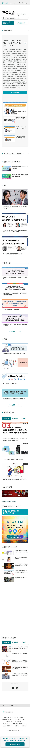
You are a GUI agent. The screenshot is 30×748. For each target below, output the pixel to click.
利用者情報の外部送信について (19, 723)
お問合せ (17, 725)
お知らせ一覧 (7, 717)
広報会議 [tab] (15, 418)
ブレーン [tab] (23, 418)
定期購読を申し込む (15, 744)
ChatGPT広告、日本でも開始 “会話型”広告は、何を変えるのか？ (12, 43)
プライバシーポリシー (11, 721)
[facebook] (13, 688)
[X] (17, 688)
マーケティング (5, 705)
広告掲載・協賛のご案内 (21, 719)
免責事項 (22, 717)
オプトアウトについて (6, 723)
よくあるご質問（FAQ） (8, 725)
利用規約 (20, 721)
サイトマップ (24, 725)
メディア (13, 705)
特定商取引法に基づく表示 (8, 719)
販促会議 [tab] (6, 418)
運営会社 (15, 717)
